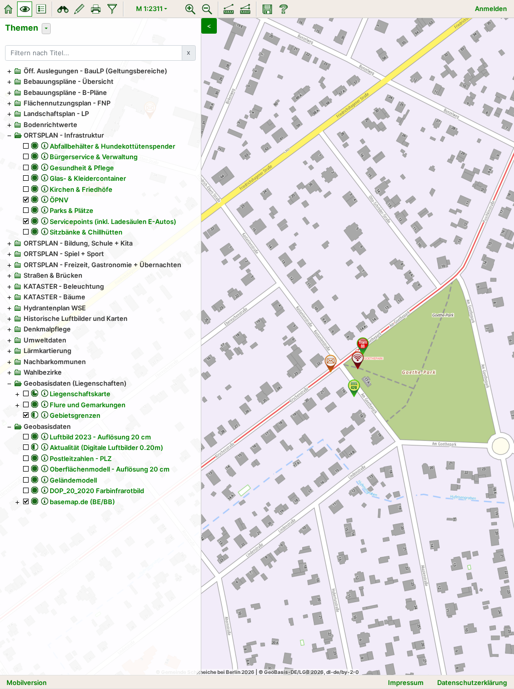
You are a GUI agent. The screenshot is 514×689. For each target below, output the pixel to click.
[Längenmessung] (228, 9)
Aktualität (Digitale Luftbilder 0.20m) (106, 447)
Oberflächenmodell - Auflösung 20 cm (110, 469)
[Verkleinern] (207, 9)
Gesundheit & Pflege (82, 168)
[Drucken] (95, 9)
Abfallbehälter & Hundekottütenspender (112, 146)
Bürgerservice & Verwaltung (94, 157)
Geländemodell (73, 480)
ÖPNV (59, 200)
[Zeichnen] (79, 9)
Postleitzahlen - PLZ (80, 458)
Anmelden (491, 9)
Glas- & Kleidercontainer (88, 178)
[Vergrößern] (190, 9)
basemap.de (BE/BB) (82, 502)
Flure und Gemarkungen (87, 405)
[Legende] (41, 9)
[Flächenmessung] (245, 9)
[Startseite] (8, 9)
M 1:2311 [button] (149, 9)
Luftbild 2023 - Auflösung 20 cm (100, 437)
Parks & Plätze (71, 210)
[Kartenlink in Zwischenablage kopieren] (267, 9)
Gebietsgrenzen (75, 415)
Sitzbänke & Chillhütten (86, 232)
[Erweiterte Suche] (112, 9)
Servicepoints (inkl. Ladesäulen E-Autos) (113, 221)
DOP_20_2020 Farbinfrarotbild (97, 491)
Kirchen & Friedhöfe (81, 189)
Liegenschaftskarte (80, 394)
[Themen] (24, 9)
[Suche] (62, 9)
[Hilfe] (283, 9)
